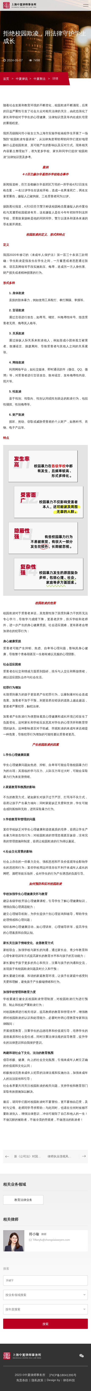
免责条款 (22, 1380)
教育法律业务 (23, 1200)
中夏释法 (40, 78)
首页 (6, 78)
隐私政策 (37, 1380)
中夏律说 (22, 78)
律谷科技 (69, 1380)
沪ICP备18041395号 (62, 1375)
